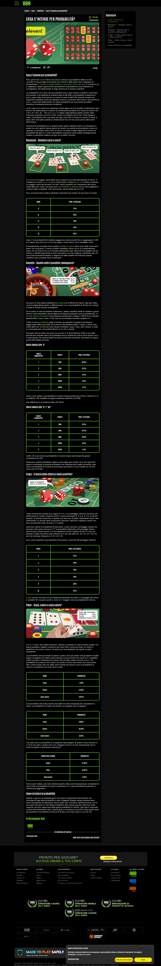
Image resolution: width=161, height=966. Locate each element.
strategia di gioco (66, 246)
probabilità (43, 322)
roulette (60, 303)
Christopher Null (36, 67)
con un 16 (78, 182)
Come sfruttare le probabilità (120, 45)
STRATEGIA (40, 11)
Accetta (143, 959)
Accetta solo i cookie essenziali (124, 959)
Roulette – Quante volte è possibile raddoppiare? (118, 31)
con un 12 (46, 182)
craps (65, 305)
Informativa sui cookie (83, 954)
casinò (42, 80)
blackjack (32, 180)
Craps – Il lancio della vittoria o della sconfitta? (120, 36)
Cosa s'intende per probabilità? (115, 21)
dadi (63, 514)
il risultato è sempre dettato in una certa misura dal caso (61, 84)
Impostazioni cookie (73, 959)
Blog (33, 11)
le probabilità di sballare (68, 187)
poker (28, 102)
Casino (26, 11)
